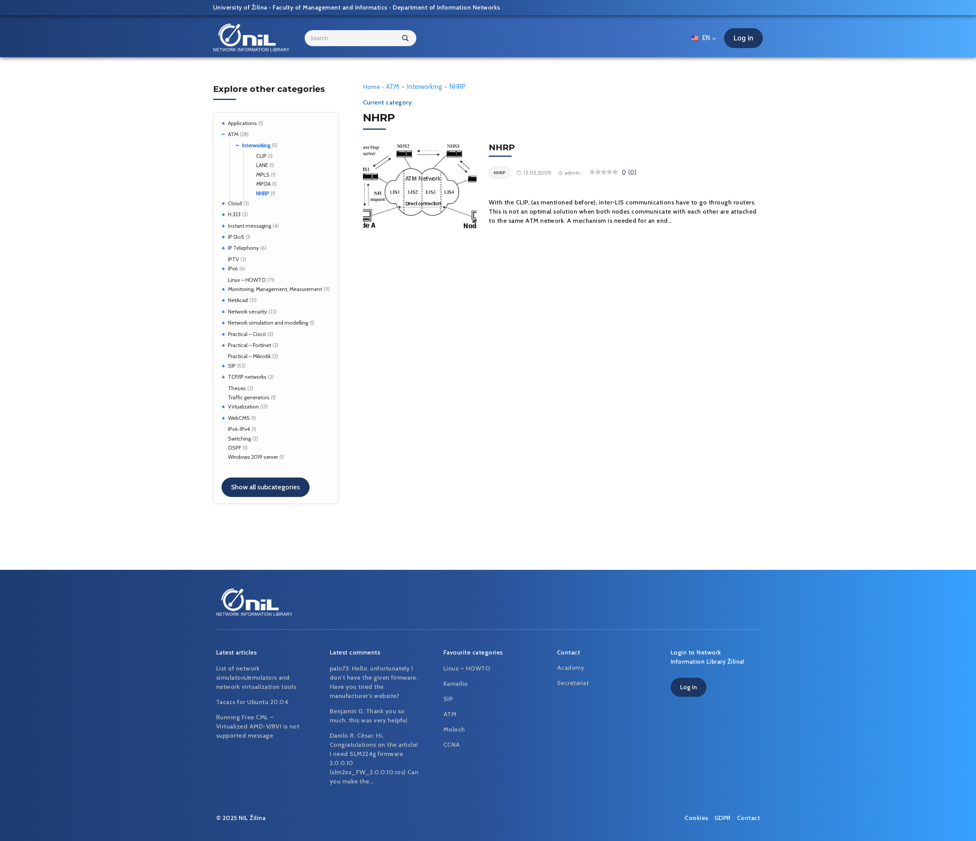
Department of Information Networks (446, 7)
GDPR (722, 818)
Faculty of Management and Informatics (330, 7)
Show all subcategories (265, 487)
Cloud (235, 203)
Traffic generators (249, 397)
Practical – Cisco (247, 334)
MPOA (263, 183)
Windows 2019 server (253, 456)
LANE (262, 165)
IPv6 (233, 268)
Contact (748, 818)
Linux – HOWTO (247, 280)
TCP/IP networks (247, 376)
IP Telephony (243, 247)
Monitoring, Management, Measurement (275, 289)
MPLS (263, 174)
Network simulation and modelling (268, 322)
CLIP (261, 156)
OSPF (234, 447)
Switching (239, 438)
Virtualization (243, 406)
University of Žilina (240, 7)
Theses (237, 388)
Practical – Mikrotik (249, 356)
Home (371, 86)
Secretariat (573, 683)
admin (572, 172)
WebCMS (239, 418)
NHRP (262, 193)
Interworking (256, 145)
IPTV (233, 259)
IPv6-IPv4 (239, 429)
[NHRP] (420, 187)
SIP (232, 365)
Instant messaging (249, 225)
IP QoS (236, 236)
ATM (233, 134)
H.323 (234, 214)
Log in (743, 38)
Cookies (696, 818)
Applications (242, 123)
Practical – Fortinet (249, 345)
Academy (570, 667)
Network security (247, 311)
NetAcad (238, 300)
